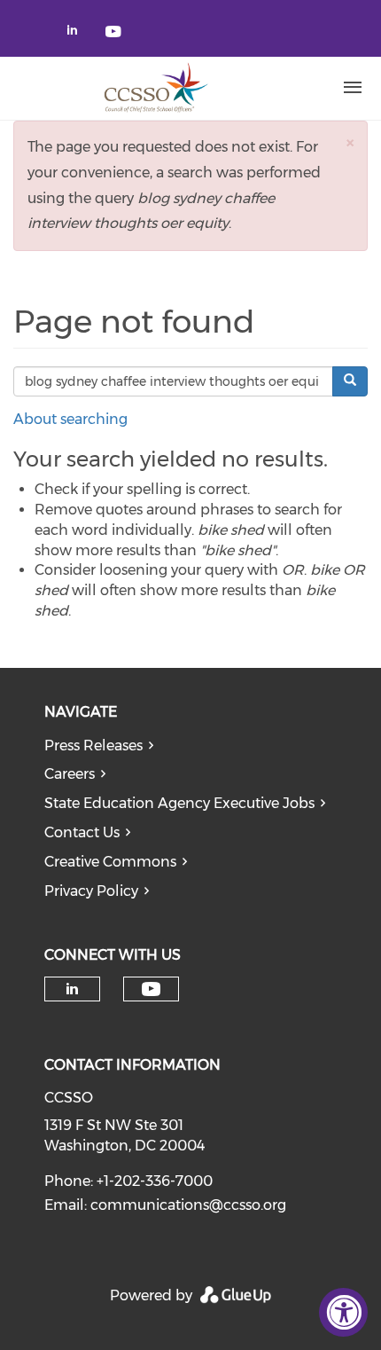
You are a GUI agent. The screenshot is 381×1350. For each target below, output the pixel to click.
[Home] (155, 88)
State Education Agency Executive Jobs (179, 803)
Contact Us (82, 832)
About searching (70, 419)
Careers (69, 773)
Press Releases (93, 745)
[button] (350, 142)
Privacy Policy (91, 891)
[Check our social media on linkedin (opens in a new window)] (77, 33)
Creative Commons (110, 861)
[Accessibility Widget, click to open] (343, 1312)
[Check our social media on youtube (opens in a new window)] (114, 33)
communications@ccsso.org (188, 1205)
